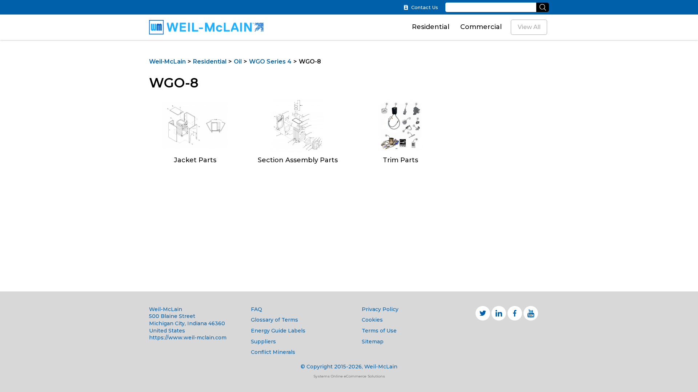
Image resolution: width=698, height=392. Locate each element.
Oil (238, 61)
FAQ (256, 309)
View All (529, 27)
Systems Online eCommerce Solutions (349, 376)
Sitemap (373, 341)
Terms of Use (379, 330)
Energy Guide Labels (278, 330)
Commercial (481, 27)
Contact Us (424, 7)
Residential (430, 27)
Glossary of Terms (274, 320)
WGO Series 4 (270, 61)
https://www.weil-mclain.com (187, 337)
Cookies (372, 320)
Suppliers (263, 341)
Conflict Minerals (273, 352)
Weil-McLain (167, 61)
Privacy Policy (380, 309)
